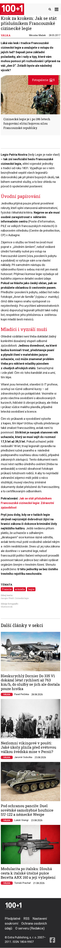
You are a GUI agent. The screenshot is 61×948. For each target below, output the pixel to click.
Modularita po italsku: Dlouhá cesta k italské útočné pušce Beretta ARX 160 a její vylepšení (28, 873)
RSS (26, 919)
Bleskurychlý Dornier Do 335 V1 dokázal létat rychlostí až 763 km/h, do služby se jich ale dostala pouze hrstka (30, 682)
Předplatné (12, 919)
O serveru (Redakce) (30, 928)
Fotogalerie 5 (43, 80)
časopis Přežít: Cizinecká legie (15, 598)
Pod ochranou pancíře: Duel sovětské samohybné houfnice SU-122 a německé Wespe (27, 810)
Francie (7, 589)
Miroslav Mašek (37, 35)
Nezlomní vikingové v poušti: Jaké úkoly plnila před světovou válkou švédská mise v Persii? (28, 747)
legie (31, 589)
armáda (20, 589)
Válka (6, 694)
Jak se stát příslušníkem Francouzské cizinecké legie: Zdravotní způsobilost (27, 503)
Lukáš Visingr (21, 820)
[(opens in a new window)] (52, 930)
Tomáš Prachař (22, 882)
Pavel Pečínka (21, 694)
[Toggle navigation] (56, 9)
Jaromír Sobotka (23, 757)
